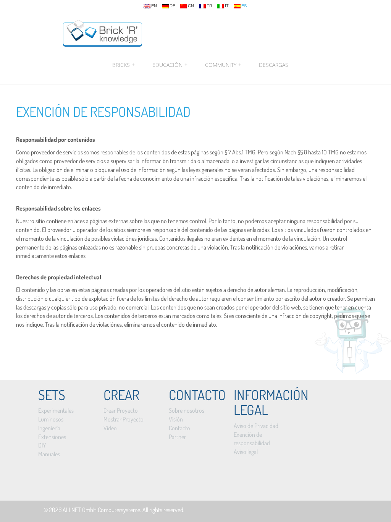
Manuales (49, 454)
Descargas (273, 64)
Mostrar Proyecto (123, 419)
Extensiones (52, 437)
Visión (176, 419)
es (244, 6)
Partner (177, 437)
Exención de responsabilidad (103, 111)
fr (209, 6)
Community (223, 64)
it (227, 6)
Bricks (123, 64)
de (172, 6)
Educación (169, 64)
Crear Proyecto (120, 410)
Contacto (179, 428)
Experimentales (56, 410)
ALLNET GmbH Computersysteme (101, 510)
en (154, 6)
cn (191, 6)
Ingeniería (49, 428)
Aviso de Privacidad (256, 426)
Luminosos (50, 419)
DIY (42, 445)
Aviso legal (246, 452)
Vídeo (110, 428)
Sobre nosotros (186, 410)
